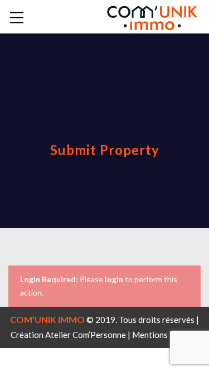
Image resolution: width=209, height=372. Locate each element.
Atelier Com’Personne (85, 335)
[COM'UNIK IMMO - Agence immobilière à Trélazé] (152, 16)
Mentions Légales (165, 335)
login (114, 279)
